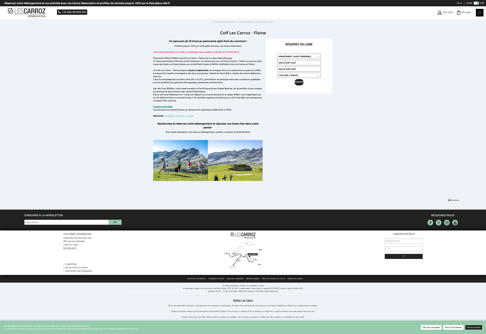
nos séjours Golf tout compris (179, 116)
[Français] (459, 3)
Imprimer (455, 200)
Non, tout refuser (453, 327)
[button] (464, 12)
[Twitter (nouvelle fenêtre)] (438, 222)
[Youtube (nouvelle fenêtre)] (455, 222)
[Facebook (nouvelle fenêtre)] (430, 222)
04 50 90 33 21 (70, 248)
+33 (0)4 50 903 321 (74, 12)
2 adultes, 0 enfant (288, 75)
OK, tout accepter (431, 327)
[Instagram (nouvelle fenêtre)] (447, 222)
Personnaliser (474, 327)
